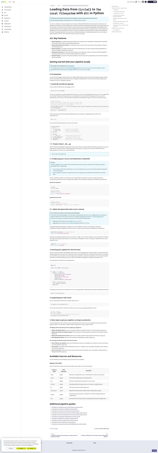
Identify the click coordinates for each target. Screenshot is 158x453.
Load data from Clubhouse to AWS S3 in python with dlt (65, 409)
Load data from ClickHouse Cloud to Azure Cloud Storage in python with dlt (69, 412)
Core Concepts (7, 9)
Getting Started (7, 7)
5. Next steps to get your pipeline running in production (120, 25)
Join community (131, 2)
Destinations (7, 18)
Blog (14, 2)
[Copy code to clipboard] (107, 91)
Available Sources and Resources (118, 28)
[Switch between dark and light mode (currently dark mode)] (146, 2)
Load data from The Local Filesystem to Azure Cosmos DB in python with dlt (69, 414)
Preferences (11, 448)
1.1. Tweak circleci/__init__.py (118, 13)
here (99, 68)
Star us (139, 2)
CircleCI (83, 33)
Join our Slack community (57, 20)
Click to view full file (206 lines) (59, 154)
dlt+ (5, 12)
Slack (67, 445)
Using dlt (6, 21)
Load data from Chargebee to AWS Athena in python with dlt (66, 416)
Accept (31, 448)
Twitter (95, 447)
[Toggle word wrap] (105, 101)
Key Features (115, 6)
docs (84, 324)
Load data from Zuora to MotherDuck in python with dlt (65, 420)
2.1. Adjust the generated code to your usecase (120, 19)
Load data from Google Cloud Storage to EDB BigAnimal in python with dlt (69, 424)
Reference (6, 32)
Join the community (56, 57)
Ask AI (154, 450)
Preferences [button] (30, 445)
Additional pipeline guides (116, 31)
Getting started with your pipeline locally (119, 8)
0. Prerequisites (115, 9)
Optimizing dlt (7, 26)
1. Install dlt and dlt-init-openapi (119, 11)
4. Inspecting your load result (118, 23)
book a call (66, 20)
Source (116, 30)
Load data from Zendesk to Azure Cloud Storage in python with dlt (67, 407)
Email (67, 447)
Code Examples (7, 29)
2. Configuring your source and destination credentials (118, 16)
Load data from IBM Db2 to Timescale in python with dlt (65, 418)
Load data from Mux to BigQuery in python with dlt (64, 422)
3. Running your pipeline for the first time (120, 21)
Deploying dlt (7, 23)
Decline (21, 448)
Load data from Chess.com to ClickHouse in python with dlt (65, 411)
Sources (6, 15)
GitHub (95, 445)
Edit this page (54, 428)
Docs (10, 2)
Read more (76, 43)
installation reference (66, 80)
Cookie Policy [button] (35, 443)
